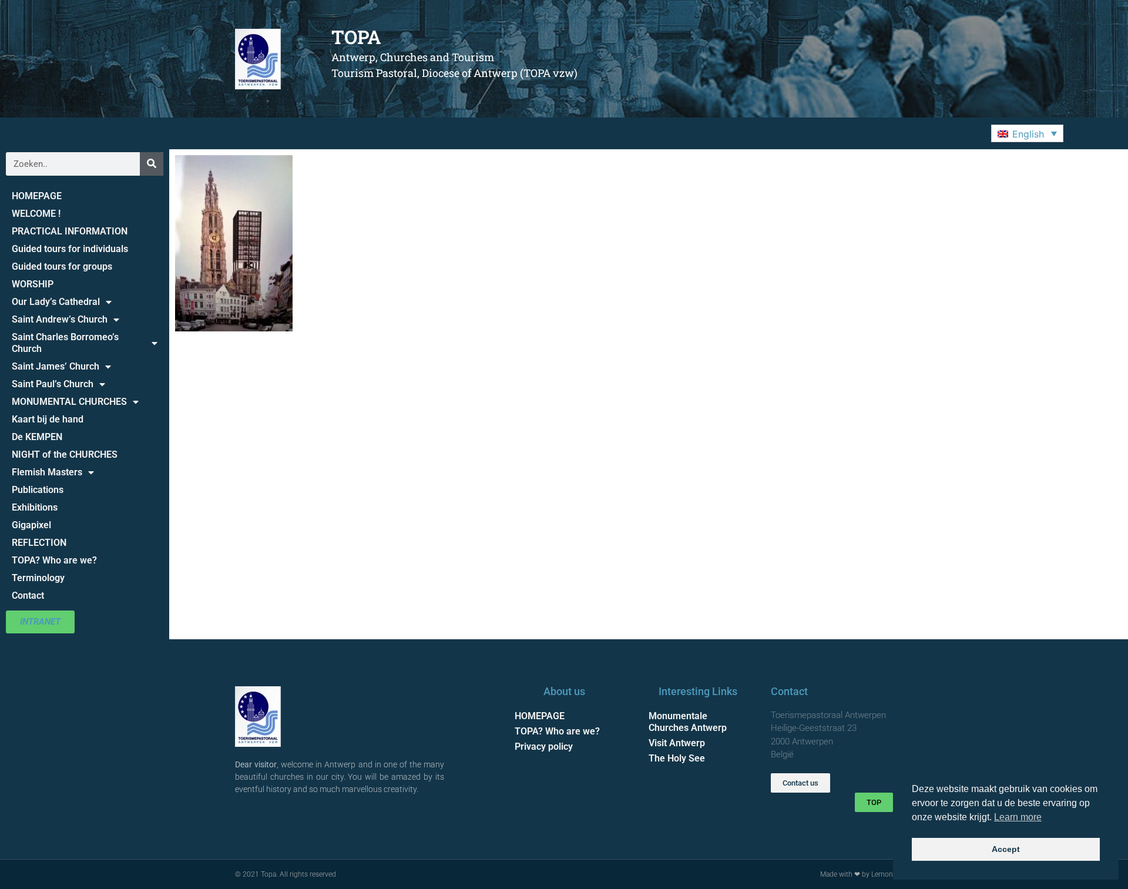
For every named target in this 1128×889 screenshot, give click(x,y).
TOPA (356, 36)
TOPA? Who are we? (54, 560)
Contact (28, 595)
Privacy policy (544, 746)
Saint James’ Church (55, 366)
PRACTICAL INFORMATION (69, 231)
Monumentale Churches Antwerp (688, 721)
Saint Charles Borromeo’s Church (65, 342)
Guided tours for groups (62, 266)
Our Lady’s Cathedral (56, 301)
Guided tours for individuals (70, 248)
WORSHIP (32, 284)
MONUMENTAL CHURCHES (69, 401)
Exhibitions (35, 507)
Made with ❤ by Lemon (856, 874)
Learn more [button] (1018, 817)
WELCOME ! (36, 213)
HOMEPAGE (37, 196)
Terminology (38, 577)
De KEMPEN (37, 436)
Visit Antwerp (677, 743)
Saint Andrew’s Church (60, 319)
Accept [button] (1006, 849)
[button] (1027, 133)
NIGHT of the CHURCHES (65, 454)
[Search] (151, 164)
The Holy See (677, 758)
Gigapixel (31, 525)
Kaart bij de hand (47, 419)
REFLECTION (39, 542)
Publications (37, 489)
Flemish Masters (47, 472)
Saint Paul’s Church (52, 384)
